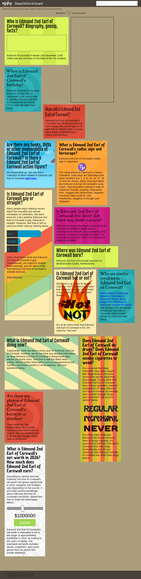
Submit (24, 522)
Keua (115, 299)
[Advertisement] (92, 59)
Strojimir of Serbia (121, 304)
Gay (9, 233)
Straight (11, 241)
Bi (8, 248)
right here (30, 178)
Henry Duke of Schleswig (114, 293)
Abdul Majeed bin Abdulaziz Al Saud (113, 302)
